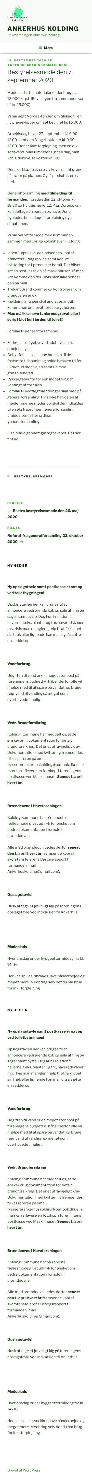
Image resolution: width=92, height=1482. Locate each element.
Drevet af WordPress (23, 1470)
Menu (48, 48)
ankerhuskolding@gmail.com (37, 65)
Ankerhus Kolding (43, 28)
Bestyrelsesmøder (33, 476)
